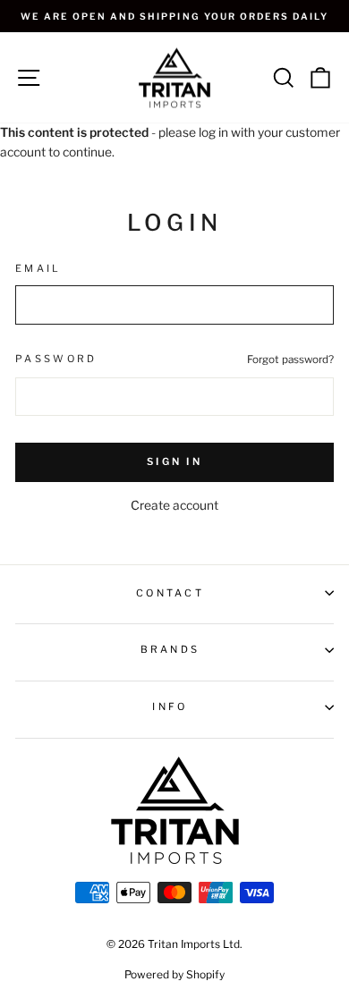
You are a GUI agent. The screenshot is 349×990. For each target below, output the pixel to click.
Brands (170, 649)
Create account (174, 505)
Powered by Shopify (174, 974)
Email (38, 268)
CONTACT (170, 593)
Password (56, 358)
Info (169, 706)
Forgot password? (290, 359)
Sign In (174, 461)
